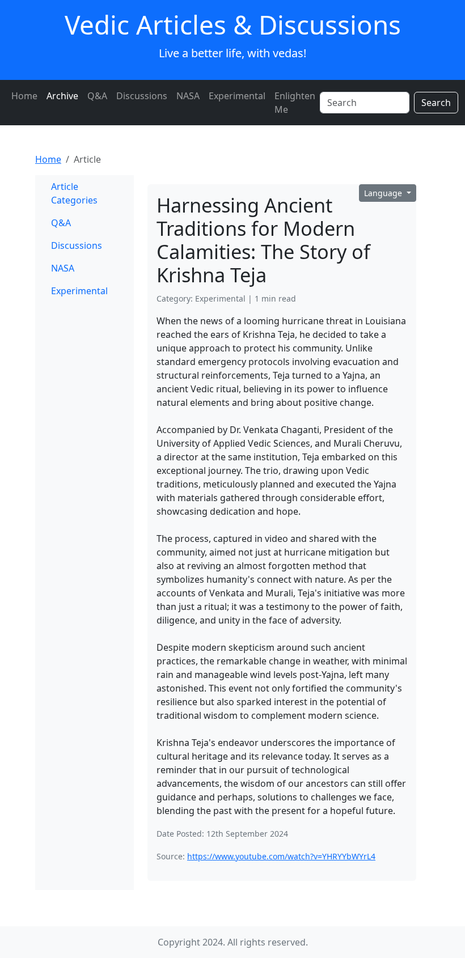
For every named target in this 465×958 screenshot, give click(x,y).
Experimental (237, 96)
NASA (188, 96)
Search (436, 102)
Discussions (141, 96)
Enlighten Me (294, 103)
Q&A (97, 96)
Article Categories (74, 193)
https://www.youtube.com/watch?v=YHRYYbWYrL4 (281, 856)
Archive (62, 96)
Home (24, 96)
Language (384, 193)
